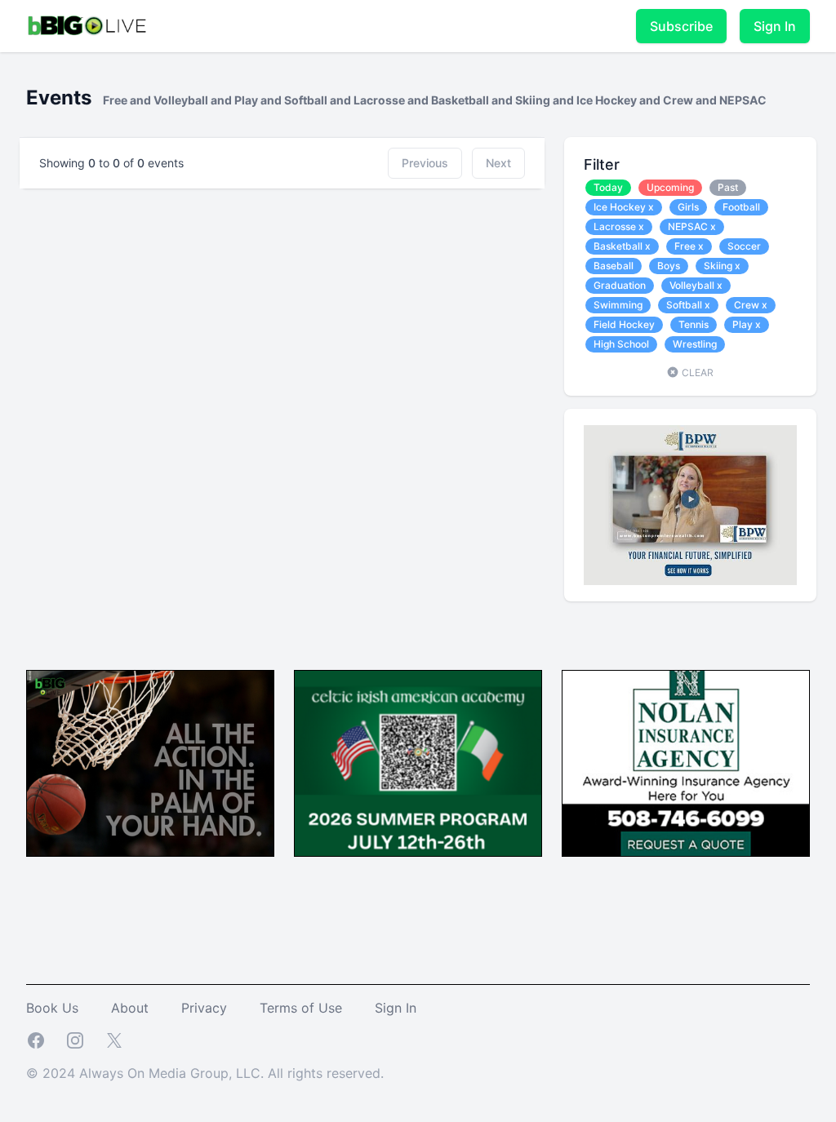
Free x (689, 246)
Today (608, 187)
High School (621, 344)
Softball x (688, 305)
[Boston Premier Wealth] (690, 505)
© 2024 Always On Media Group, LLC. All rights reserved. (205, 1073)
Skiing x (722, 265)
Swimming (618, 305)
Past (728, 187)
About (130, 1008)
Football (741, 207)
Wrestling (695, 344)
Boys (668, 265)
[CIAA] (418, 763)
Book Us (52, 1008)
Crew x (750, 305)
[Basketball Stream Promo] (150, 763)
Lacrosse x (619, 226)
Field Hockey (624, 324)
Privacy (204, 1008)
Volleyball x (696, 285)
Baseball (614, 265)
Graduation (620, 285)
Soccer (744, 246)
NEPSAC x (692, 226)
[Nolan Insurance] (686, 763)
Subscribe (681, 26)
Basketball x (622, 246)
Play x (746, 324)
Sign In (775, 26)
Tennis (693, 324)
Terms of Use (301, 1008)
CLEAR (696, 372)
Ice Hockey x (624, 207)
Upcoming (670, 187)
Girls (688, 207)
